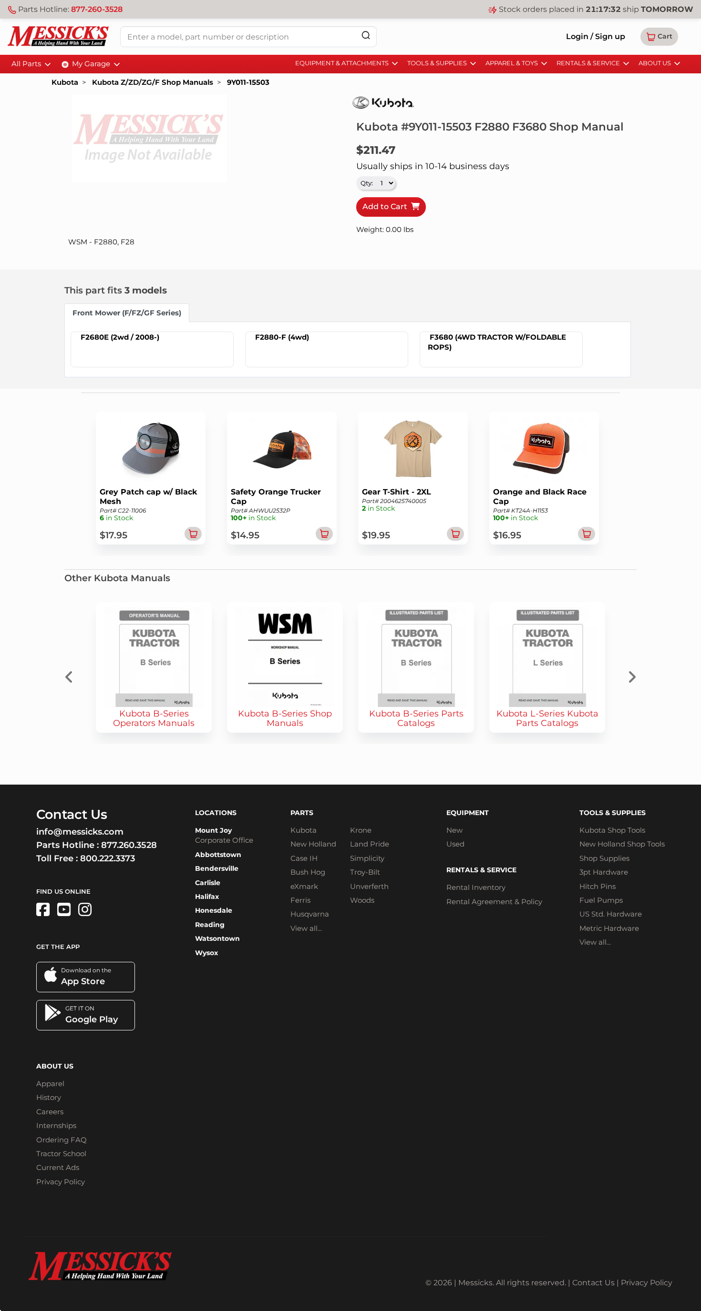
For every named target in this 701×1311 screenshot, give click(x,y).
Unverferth (369, 886)
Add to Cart (386, 206)
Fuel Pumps (601, 900)
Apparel (50, 1083)
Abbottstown (218, 854)
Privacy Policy (60, 1181)
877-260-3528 (97, 9)
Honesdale (213, 910)
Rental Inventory (475, 887)
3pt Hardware (603, 872)
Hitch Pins (597, 886)
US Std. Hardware (610, 913)
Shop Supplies (604, 858)
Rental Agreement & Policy (494, 901)
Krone (360, 830)
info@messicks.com (80, 832)
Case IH (304, 858)
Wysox (206, 952)
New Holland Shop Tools (622, 843)
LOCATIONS (216, 812)
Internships (56, 1125)
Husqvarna (309, 913)
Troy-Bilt (365, 872)
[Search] (365, 35)
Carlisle (207, 882)
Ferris (300, 900)
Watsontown (217, 938)
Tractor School (61, 1153)
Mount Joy (213, 830)
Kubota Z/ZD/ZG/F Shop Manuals (152, 82)
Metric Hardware (609, 928)
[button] (659, 37)
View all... (306, 928)
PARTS (301, 812)
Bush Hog (307, 872)
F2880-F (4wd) (282, 337)
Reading (210, 924)
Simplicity (367, 858)
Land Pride (369, 843)
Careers (49, 1111)
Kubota (65, 82)
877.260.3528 (129, 845)
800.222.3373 (107, 858)
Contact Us (593, 1282)
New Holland (313, 843)
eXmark (304, 886)
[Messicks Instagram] (85, 909)
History (48, 1097)
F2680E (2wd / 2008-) (120, 337)
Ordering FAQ (61, 1139)
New (454, 830)
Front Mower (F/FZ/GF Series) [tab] (126, 312)
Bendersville (216, 868)
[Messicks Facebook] (43, 909)
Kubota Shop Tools (612, 830)
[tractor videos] (64, 909)
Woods (362, 900)
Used (455, 843)
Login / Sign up (595, 36)
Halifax (207, 896)
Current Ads (57, 1167)
